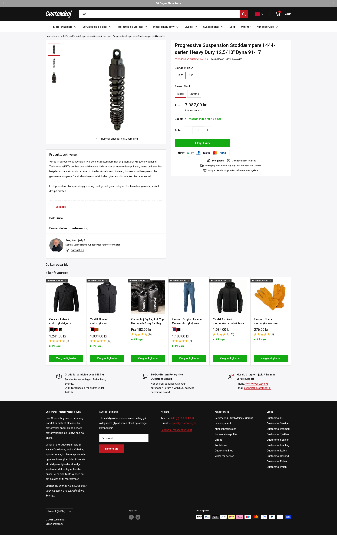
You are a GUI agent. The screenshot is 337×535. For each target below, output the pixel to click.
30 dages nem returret (244, 160)
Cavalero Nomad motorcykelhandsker (266, 321)
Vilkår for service (224, 456)
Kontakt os (77, 250)
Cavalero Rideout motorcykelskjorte (60, 321)
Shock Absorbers (102, 36)
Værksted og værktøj (130, 26)
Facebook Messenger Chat (176, 430)
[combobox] (159, 14)
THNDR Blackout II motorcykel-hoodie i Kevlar (229, 321)
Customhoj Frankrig (278, 445)
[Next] (291, 321)
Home (49, 36)
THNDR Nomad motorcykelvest (99, 321)
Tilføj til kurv (202, 143)
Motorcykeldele (62, 26)
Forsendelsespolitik (226, 434)
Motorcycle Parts (62, 36)
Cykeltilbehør (211, 26)
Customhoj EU (275, 418)
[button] (57, 341)
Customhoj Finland (277, 461)
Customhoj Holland (278, 456)
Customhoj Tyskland (278, 434)
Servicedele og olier (94, 26)
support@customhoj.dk (257, 387)
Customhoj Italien (277, 450)
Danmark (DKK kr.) (56, 511)
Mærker (246, 26)
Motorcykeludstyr (164, 26)
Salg (232, 26)
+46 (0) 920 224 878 (256, 383)
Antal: (178, 130)
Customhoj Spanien (278, 439)
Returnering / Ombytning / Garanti (234, 418)
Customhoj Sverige (278, 423)
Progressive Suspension (189, 59)
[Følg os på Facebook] (131, 517)
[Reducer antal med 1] (189, 130)
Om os (218, 439)
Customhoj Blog (224, 450)
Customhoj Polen (277, 466)
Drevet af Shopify (54, 524)
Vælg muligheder (66, 358)
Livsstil (189, 26)
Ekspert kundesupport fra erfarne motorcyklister (233, 170)
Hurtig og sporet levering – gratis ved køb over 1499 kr (233, 165)
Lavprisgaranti (223, 423)
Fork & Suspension (82, 36)
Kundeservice (265, 26)
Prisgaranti (218, 160)
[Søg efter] (244, 14)
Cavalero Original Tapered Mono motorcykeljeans (187, 321)
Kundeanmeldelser (225, 428)
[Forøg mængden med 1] (207, 130)
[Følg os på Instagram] (138, 517)
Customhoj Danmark (278, 428)
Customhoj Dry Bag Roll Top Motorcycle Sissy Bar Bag (147, 321)
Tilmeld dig (111, 448)
